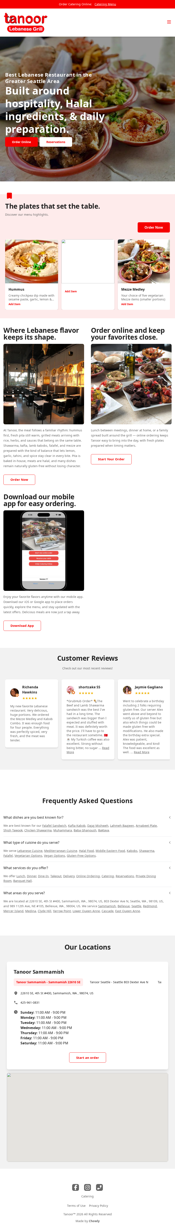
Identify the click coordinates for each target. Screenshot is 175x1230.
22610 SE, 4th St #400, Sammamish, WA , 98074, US (56, 993)
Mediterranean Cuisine (60, 851)
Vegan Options (54, 856)
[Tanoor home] (25, 22)
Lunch (20, 876)
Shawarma (146, 851)
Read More (141, 752)
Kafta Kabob (77, 826)
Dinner (31, 876)
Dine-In (43, 876)
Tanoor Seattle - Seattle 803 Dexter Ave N (119, 982)
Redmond (150, 906)
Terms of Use (76, 1206)
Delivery (68, 876)
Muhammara (62, 830)
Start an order (87, 1057)
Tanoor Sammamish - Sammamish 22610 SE (48, 982)
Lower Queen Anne (86, 911)
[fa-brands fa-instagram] (87, 1187)
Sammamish (107, 906)
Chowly (94, 1221)
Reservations (125, 876)
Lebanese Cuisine (29, 851)
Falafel (8, 856)
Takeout (55, 876)
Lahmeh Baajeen (122, 826)
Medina (30, 911)
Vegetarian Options (28, 856)
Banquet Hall (22, 881)
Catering (108, 876)
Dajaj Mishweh (97, 826)
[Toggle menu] (169, 21)
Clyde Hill (44, 911)
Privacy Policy (98, 1206)
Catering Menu (105, 4)
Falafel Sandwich (54, 826)
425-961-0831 (30, 1002)
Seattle (136, 906)
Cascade (108, 911)
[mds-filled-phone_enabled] (99, 1187)
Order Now (153, 227)
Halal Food (86, 851)
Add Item (14, 304)
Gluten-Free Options (81, 856)
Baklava (103, 830)
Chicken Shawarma (38, 830)
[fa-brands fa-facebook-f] (75, 1187)
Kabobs (132, 851)
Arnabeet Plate (146, 826)
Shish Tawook (13, 830)
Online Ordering (88, 876)
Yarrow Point (62, 911)
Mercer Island (13, 911)
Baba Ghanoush (85, 830)
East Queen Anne (127, 911)
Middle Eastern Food (110, 851)
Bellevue (124, 906)
